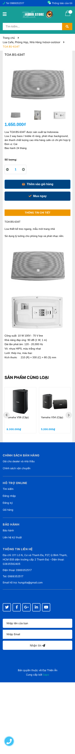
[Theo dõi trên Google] (26, 607)
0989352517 (17, 3)
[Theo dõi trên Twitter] (7, 607)
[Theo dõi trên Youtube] (46, 607)
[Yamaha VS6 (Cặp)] (20, 401)
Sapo (46, 674)
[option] (16, 116)
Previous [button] (6, 415)
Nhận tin (36, 645)
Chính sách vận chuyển (16, 468)
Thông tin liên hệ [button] (18, 549)
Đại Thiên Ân (49, 670)
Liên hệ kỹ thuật (12, 537)
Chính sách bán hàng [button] (21, 455)
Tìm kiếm (8, 488)
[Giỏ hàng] (67, 15)
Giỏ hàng (8, 509)
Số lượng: (11, 159)
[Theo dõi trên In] (36, 607)
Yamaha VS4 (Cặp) (52, 417)
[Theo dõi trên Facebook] (17, 607)
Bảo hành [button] (11, 524)
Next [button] (69, 415)
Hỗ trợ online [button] (15, 483)
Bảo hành (8, 530)
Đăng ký (8, 502)
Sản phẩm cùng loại (27, 377)
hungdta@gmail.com (30, 582)
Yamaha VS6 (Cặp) (18, 417)
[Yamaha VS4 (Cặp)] (54, 401)
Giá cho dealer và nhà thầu (19, 461)
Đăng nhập (9, 495)
